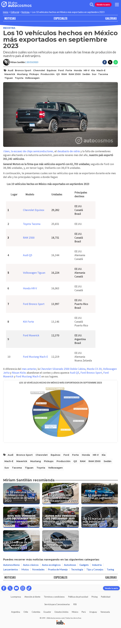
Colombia (36, 612)
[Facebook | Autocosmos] (3, 588)
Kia (93, 70)
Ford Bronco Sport (33, 304)
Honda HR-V (30, 288)
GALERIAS (111, 18)
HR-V (86, 70)
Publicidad (105, 596)
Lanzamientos (10, 569)
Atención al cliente (32, 596)
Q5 (58, 74)
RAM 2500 (75, 74)
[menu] (117, 4)
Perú (84, 612)
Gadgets (84, 564)
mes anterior (29, 369)
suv (94, 74)
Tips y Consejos (94, 569)
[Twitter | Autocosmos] (10, 588)
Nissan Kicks (19, 372)
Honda (78, 70)
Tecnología (77, 569)
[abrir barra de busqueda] (92, 4)
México (75, 612)
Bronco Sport (23, 70)
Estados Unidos (61, 612)
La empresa (16, 596)
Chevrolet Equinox (33, 210)
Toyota (19, 78)
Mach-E (101, 70)
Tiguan (8, 78)
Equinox (51, 70)
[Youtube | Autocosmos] (16, 588)
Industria (9, 28)
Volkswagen (32, 78)
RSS (75, 604)
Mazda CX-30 (94, 369)
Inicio (5, 12)
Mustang (22, 74)
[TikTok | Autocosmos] (29, 588)
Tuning (110, 569)
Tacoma (103, 74)
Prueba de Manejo (58, 569)
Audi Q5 (27, 255)
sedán (86, 74)
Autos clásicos (31, 564)
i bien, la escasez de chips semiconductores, (29, 151)
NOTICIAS (10, 18)
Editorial (15, 12)
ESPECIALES (60, 18)
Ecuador (47, 612)
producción (48, 74)
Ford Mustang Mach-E (35, 356)
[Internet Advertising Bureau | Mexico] (60, 622)
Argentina (15, 612)
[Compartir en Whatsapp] (115, 62)
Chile (25, 612)
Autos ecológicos (51, 564)
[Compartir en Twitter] (110, 62)
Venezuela (105, 612)
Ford (61, 70)
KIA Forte (28, 321)
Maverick (9, 74)
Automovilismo (11, 564)
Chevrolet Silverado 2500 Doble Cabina (62, 369)
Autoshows (70, 564)
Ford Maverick (31, 335)
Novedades (38, 569)
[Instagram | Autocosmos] (22, 588)
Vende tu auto (103, 4)
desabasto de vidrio (68, 151)
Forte (69, 70)
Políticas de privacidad (78, 596)
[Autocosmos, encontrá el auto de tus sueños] (16, 4)
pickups (34, 74)
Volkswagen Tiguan (34, 272)
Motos (25, 569)
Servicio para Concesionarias (57, 604)
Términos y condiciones (54, 596)
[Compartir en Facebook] (104, 62)
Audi (10, 70)
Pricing (95, 596)
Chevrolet (39, 70)
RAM (64, 74)
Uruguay (93, 612)
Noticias (25, 12)
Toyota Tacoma (31, 224)
